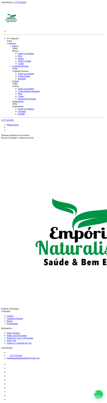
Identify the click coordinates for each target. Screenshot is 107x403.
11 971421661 (20, 2)
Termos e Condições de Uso (19, 343)
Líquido (21, 114)
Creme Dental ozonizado (29, 91)
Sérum (21, 58)
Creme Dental (24, 76)
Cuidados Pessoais (20, 66)
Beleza (15, 46)
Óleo (20, 56)
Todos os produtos (26, 53)
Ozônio (15, 81)
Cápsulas (22, 111)
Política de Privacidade (17, 335)
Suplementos (18, 101)
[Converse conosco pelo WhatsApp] (98, 394)
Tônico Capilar (24, 61)
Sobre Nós (11, 340)
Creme (21, 63)
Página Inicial (13, 125)
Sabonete (22, 78)
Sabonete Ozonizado (27, 99)
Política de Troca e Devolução (20, 338)
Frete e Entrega (13, 333)
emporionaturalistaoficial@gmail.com (23, 358)
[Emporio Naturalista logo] (11, 26)
